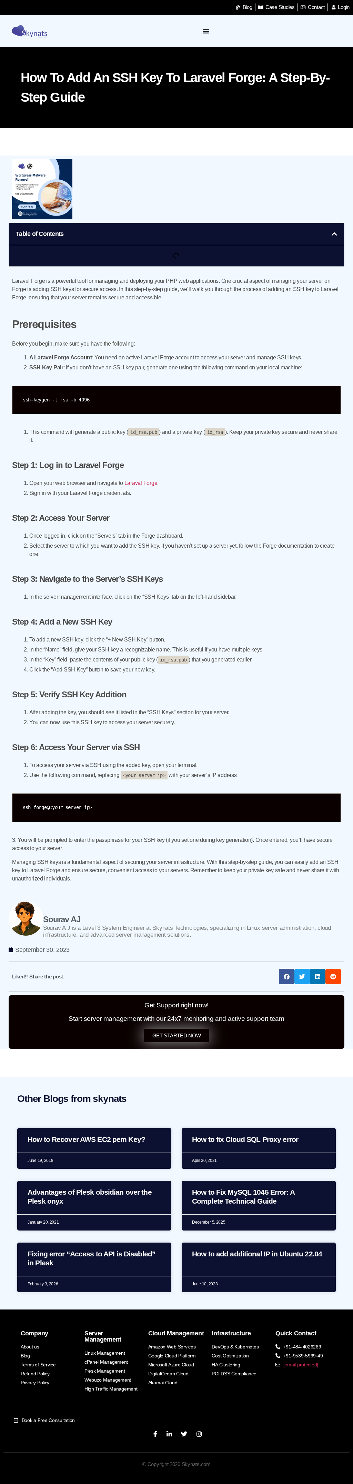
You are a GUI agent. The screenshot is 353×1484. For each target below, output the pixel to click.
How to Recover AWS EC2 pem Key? (86, 1139)
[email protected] (300, 1364)
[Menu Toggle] (206, 31)
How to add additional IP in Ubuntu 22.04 (257, 1254)
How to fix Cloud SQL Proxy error (245, 1139)
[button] (334, 234)
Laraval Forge (141, 483)
